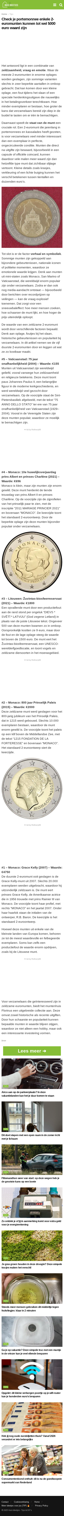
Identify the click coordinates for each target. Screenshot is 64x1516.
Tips (11, 14)
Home (4, 14)
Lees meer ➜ (32, 1050)
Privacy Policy (41, 1505)
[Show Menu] (54, 4)
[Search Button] (60, 4)
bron (4, 1040)
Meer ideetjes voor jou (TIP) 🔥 (16, 1505)
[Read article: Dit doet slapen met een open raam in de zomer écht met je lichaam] (32, 1116)
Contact (5, 1502)
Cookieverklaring (21, 1502)
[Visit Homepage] (10, 5)
